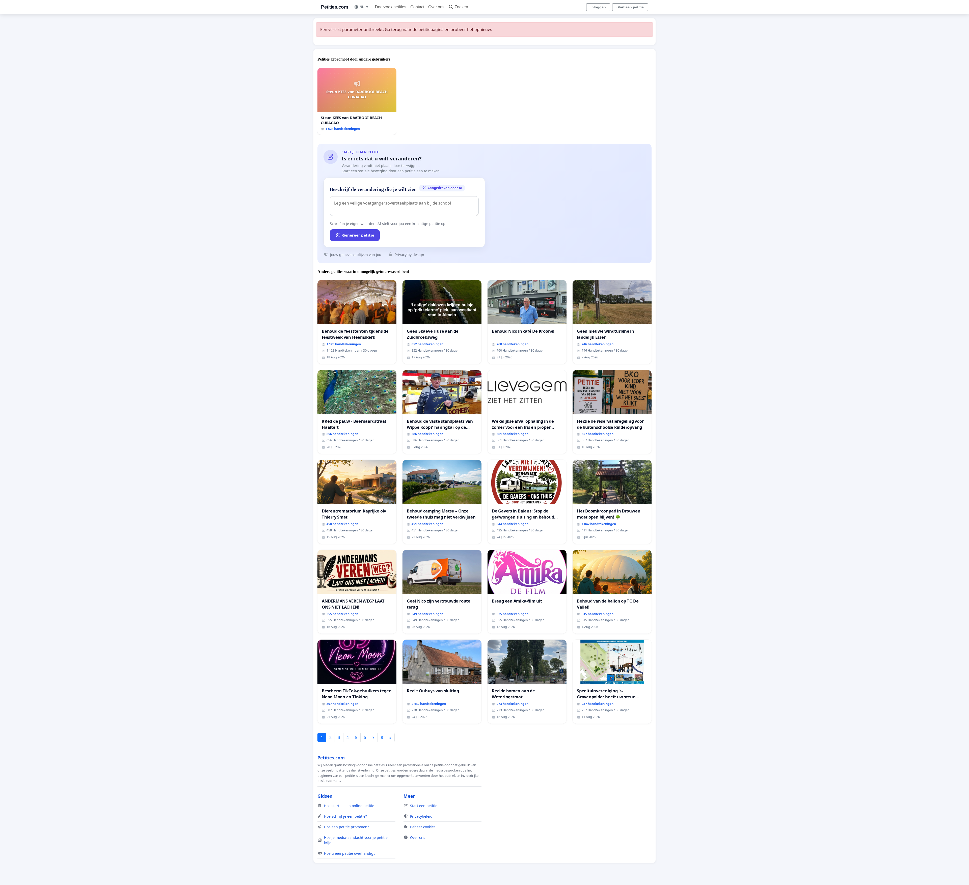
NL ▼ (364, 7)
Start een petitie (630, 7)
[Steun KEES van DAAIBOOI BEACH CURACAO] (356, 101)
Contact (417, 7)
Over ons (436, 7)
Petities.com (334, 7)
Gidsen (325, 796)
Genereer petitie (358, 235)
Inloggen (598, 7)
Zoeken (461, 7)
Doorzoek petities (390, 7)
